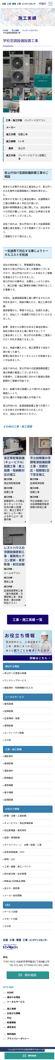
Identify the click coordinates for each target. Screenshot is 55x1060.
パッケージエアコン (30, 30)
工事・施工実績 (13, 749)
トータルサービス (14, 697)
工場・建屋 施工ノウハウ (17, 866)
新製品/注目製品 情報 (14, 880)
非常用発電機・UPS (14, 851)
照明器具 (8, 777)
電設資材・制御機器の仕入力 (18, 687)
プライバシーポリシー (18, 1038)
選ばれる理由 (12, 666)
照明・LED (9, 859)
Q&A (7, 904)
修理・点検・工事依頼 (15, 815)
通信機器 (8, 785)
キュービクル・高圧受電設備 (18, 822)
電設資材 (8, 770)
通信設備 (8, 725)
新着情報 (11, 1022)
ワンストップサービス (15, 680)
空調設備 (8, 710)
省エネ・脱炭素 (12, 888)
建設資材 (8, 756)
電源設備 (8, 763)
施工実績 (15, 30)
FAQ (9, 1017)
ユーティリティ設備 (14, 732)
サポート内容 (10, 918)
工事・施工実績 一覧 (27, 619)
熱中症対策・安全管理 (15, 873)
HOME (5, 30)
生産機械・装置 (12, 718)
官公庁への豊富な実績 (15, 673)
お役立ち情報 (12, 809)
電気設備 (8, 703)
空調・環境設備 (12, 837)
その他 (7, 739)
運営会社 (11, 1026)
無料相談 (32, 1055)
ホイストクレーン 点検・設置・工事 (23, 844)
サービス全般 (10, 911)
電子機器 (8, 792)
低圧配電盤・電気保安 (15, 830)
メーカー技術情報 (13, 895)
